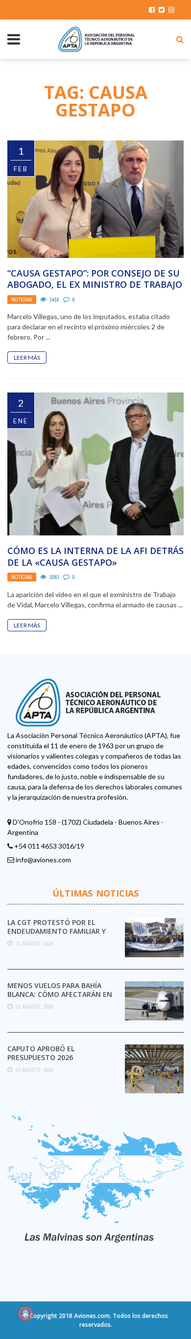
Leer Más (27, 357)
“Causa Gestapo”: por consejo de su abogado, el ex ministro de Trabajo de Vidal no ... (94, 284)
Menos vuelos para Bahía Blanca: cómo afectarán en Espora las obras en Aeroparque (59, 999)
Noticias (21, 299)
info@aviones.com (43, 859)
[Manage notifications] (25, 1313)
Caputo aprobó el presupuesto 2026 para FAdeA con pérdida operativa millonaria (51, 1062)
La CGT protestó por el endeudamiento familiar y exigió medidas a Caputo (56, 931)
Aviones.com (92, 1316)
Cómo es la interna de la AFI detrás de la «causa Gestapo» (95, 556)
